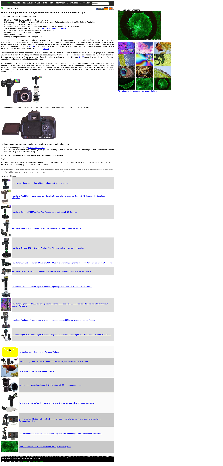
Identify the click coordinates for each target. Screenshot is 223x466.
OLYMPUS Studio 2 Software (54, 28)
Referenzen (60, 3)
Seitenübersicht (74, 3)
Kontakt (86, 3)
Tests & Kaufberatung (32, 3)
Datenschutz (34, 461)
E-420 (31, 46)
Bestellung (48, 3)
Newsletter (42, 461)
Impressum (25, 461)
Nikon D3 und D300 (36, 148)
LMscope (6, 3)
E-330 (81, 57)
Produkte (16, 3)
